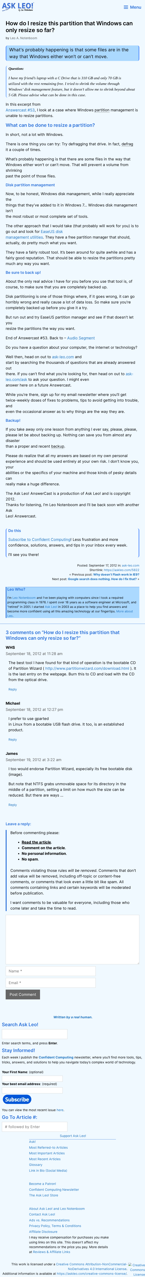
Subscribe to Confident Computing (39, 539)
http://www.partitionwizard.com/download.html (87, 668)
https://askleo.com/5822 (121, 570)
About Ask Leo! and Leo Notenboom (57, 1209)
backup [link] (57, 446)
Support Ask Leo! (73, 1136)
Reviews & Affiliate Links (51, 1252)
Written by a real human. (73, 1017)
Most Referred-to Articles (48, 1147)
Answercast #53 (20, 110)
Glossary (35, 1165)
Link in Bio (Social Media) (48, 1170)
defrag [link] (127, 144)
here (60, 1110)
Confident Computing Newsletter (54, 1190)
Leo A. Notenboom (23, 38)
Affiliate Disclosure (43, 1232)
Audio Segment (81, 338)
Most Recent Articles (45, 1159)
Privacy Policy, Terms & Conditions (55, 1226)
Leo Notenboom (24, 598)
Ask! (32, 1142)
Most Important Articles (47, 1153)
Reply (12, 689)
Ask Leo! (51, 607)
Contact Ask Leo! (42, 1214)
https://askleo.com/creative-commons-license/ (91, 1273)
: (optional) (22, 1072)
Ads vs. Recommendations (49, 1220)
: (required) (29, 1084)
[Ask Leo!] (19, 7)
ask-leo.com (63, 357)
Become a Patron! (42, 1184)
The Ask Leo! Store (43, 1195)
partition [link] (102, 110)
